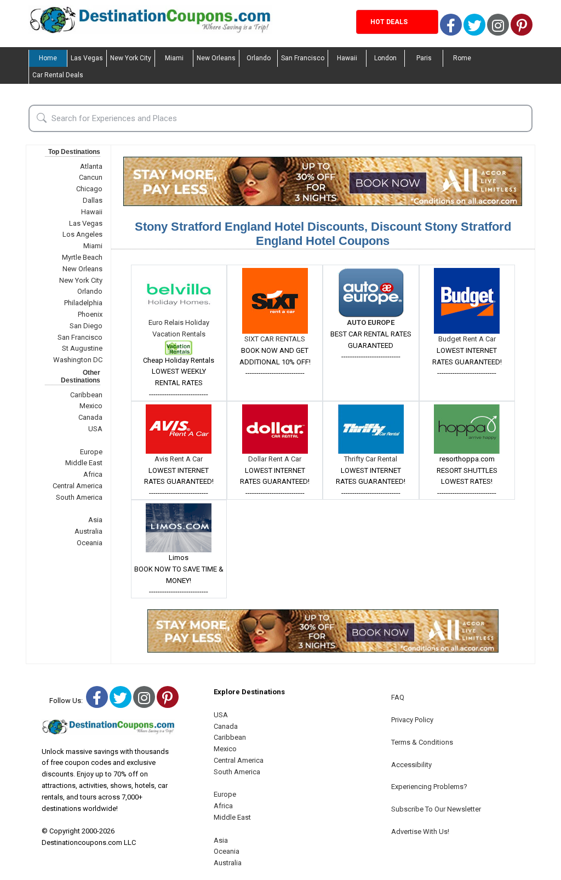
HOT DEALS (389, 22)
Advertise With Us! (420, 831)
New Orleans (216, 58)
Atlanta (91, 166)
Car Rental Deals (57, 75)
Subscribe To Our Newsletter (436, 809)
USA (95, 429)
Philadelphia (83, 303)
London (385, 58)
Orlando (259, 58)
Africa (92, 474)
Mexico (90, 406)
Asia (95, 520)
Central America (77, 486)
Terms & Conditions (422, 742)
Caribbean (86, 395)
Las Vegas (87, 58)
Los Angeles (82, 234)
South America (79, 497)
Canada (90, 417)
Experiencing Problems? (429, 786)
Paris (424, 58)
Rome (462, 58)
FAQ (397, 697)
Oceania (89, 543)
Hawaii (347, 58)
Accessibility (411, 765)
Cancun (90, 177)
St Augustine (82, 348)
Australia (88, 531)
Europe (91, 452)
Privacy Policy (412, 720)
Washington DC (77, 360)
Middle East (83, 463)
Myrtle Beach (82, 257)
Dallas (92, 200)
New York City (130, 58)
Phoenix (90, 314)
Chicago (89, 189)
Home (48, 58)
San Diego (86, 326)
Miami (174, 58)
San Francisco (302, 58)
